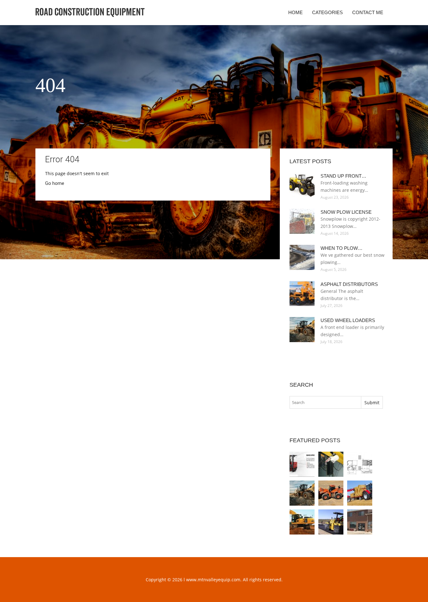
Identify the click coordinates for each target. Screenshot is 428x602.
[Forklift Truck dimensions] (359, 464)
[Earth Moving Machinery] (359, 493)
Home (295, 12)
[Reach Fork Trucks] (302, 464)
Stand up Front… (343, 176)
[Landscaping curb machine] (359, 522)
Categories (327, 12)
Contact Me (367, 12)
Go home (54, 183)
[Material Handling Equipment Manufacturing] (330, 464)
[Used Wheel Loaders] (302, 493)
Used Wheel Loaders (348, 320)
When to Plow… (342, 248)
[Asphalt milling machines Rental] (330, 522)
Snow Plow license (346, 212)
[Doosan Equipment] (330, 493)
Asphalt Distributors (349, 284)
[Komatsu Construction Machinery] (302, 522)
